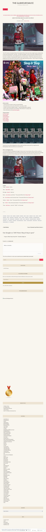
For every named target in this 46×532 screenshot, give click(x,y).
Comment (39, 253)
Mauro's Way (6, 457)
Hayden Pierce (6, 438)
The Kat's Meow (6, 491)
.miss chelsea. (8, 194)
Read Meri (5, 473)
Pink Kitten (5, 470)
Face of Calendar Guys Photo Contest (34, 227)
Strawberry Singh (6, 485)
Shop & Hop (4, 220)
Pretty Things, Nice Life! (7, 472)
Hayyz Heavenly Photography (8, 439)
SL (7, 220)
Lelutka (23, 217)
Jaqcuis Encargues (7, 448)
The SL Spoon (6, 494)
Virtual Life (39, 220)
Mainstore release (36, 217)
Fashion (8, 15)
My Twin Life (6, 463)
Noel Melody (6, 227)
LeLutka (7, 187)
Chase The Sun (6, 409)
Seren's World (6, 481)
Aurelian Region (6, 113)
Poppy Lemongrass (7, 471)
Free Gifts (4, 217)
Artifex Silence (6, 422)
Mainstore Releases (20, 15)
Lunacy (5, 456)
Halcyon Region (6, 119)
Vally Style (5, 497)
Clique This (5, 427)
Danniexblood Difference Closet (9, 429)
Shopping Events (22, 16)
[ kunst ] (8, 192)
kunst (20, 217)
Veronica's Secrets (7, 500)
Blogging (5, 15)
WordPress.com (6, 524)
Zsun (4, 502)
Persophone (6, 466)
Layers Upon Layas (7, 452)
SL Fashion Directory (7, 484)
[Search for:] (23, 259)
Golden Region (5, 118)
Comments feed (6, 523)
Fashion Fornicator (7, 434)
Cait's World (6, 426)
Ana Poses (8, 205)
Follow (23, 282)
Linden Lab (26, 217)
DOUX (6, 202)
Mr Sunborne (6, 460)
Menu (6, 9)
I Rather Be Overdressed (8, 441)
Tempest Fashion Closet (8, 489)
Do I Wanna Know (7, 407)
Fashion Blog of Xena (7, 433)
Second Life (30, 15)
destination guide (16, 110)
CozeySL (5, 428)
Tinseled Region (6, 120)
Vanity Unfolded (6, 498)
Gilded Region (5, 115)
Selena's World (6, 478)
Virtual (25, 220)
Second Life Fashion (36, 15)
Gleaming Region (6, 116)
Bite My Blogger (6, 423)
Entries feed (6, 522)
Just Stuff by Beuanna (7, 450)
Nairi (4, 464)
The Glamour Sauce (20, 220)
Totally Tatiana (6, 496)
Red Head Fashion (7, 475)
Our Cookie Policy (22, 530)
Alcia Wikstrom (6, 419)
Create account (6, 519)
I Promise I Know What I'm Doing (9, 440)
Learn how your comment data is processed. (25, 256)
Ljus (4, 453)
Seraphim (5, 479)
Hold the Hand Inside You (8, 408)
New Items (26, 15)
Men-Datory (6, 458)
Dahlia (8, 200)
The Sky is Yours (6, 406)
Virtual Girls (35, 220)
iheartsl (5, 442)
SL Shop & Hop (27, 194)
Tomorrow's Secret (7, 495)
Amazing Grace (6, 420)
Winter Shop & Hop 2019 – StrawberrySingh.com (17, 236)
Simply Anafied (6, 483)
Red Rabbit (5, 476)
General (14, 15)
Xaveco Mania (6, 501)
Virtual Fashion (29, 220)
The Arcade (27, 16)
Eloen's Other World (7, 432)
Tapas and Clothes (7, 488)
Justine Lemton (6, 451)
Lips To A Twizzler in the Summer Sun (10, 410)
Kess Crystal (16, 217)
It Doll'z (5, 445)
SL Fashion (10, 220)
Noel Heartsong (6, 465)
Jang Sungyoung (6, 447)
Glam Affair (8, 189)
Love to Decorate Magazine (8, 454)
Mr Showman (6, 459)
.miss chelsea (7, 197)
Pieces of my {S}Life (7, 469)
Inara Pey (5, 444)
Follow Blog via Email (23, 273)
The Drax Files (6, 490)
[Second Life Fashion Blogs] (9, 397)
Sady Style (5, 477)
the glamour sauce (23, 3)
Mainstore (30, 217)
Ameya (5, 421)
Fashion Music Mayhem (7, 435)
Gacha (11, 15)
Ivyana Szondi (6, 446)
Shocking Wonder (6, 482)
